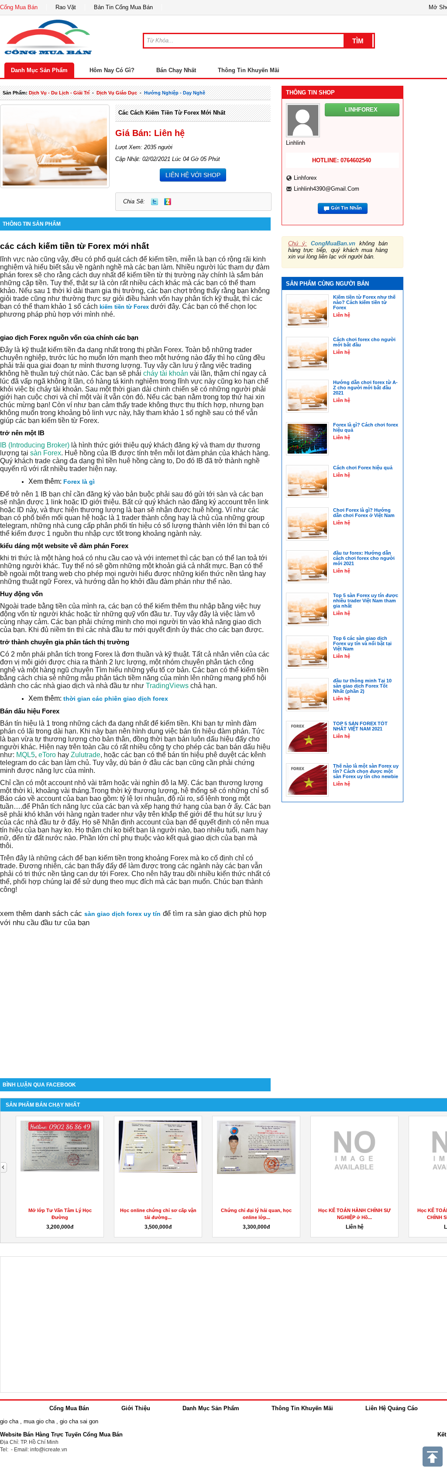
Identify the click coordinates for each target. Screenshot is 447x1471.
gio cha (9, 1421)
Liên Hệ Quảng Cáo (391, 1408)
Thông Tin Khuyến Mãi (248, 70)
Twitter (154, 201)
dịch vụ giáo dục (116, 92)
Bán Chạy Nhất (176, 70)
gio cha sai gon (79, 1421)
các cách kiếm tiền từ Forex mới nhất (171, 112)
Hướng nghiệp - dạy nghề (174, 92)
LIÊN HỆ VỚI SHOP (192, 174)
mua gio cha (39, 1421)
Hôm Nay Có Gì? (111, 70)
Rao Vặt (65, 7)
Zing (167, 201)
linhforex (305, 178)
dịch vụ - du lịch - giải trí (59, 92)
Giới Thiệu (135, 1408)
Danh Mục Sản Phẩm (39, 70)
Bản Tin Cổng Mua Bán (123, 7)
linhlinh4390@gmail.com (326, 188)
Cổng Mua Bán (19, 7)
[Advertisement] (135, 1004)
